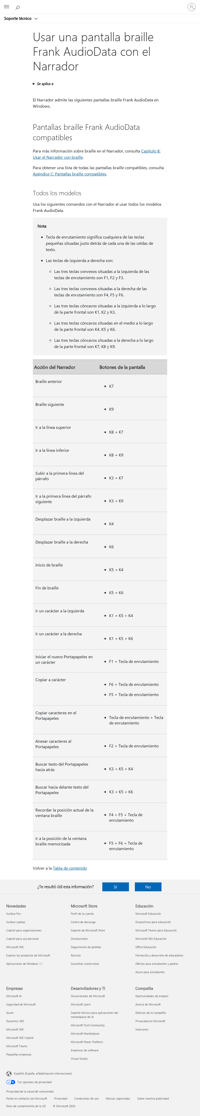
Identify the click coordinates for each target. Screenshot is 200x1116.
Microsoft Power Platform (87, 1042)
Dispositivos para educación (153, 922)
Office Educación (145, 947)
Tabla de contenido (70, 868)
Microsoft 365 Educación (150, 939)
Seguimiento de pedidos (86, 947)
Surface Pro (13, 914)
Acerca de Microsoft (148, 1004)
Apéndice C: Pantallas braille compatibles (69, 173)
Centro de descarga (83, 922)
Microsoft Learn (81, 1004)
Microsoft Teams (16, 1046)
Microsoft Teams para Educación (156, 930)
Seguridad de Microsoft (21, 1004)
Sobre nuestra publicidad (153, 1098)
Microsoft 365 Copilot (20, 1038)
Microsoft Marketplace (85, 1033)
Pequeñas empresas (19, 1054)
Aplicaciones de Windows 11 (24, 964)
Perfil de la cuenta (82, 914)
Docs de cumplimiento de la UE (26, 1106)
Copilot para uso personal (22, 939)
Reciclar (76, 955)
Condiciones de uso (86, 1098)
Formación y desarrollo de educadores (159, 955)
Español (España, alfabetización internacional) (43, 1073)
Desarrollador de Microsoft (88, 996)
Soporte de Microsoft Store (88, 930)
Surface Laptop (15, 922)
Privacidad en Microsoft (150, 1021)
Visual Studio (79, 1058)
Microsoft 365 (15, 947)
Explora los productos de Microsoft (28, 955)
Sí (115, 886)
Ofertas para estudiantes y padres (156, 964)
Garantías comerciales (85, 964)
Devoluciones (79, 939)
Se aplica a (45, 83)
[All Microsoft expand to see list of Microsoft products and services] (6, 7)
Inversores (141, 1029)
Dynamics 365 (15, 1021)
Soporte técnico (18, 18)
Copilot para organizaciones (24, 930)
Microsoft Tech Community (88, 1025)
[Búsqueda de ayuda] (18, 7)
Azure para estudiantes (150, 972)
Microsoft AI (14, 996)
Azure (10, 1013)
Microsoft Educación (148, 914)
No (148, 886)
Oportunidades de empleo (151, 996)
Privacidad (60, 1098)
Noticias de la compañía (150, 1013)
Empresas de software (85, 1050)
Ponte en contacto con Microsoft (26, 1098)
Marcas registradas (118, 1098)
